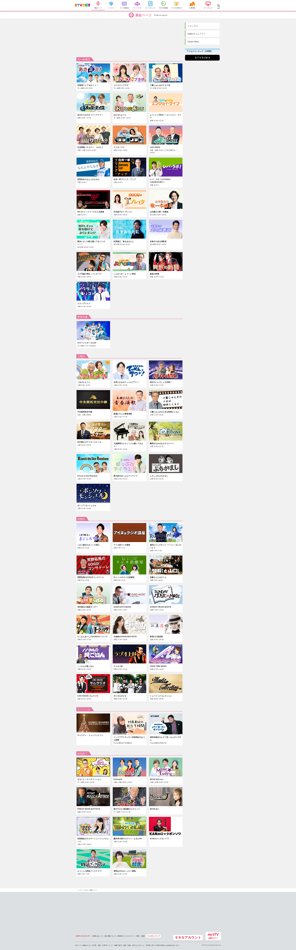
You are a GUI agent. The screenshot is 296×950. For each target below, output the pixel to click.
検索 (218, 8)
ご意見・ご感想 (140, 936)
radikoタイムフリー (196, 34)
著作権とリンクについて (125, 936)
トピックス (192, 26)
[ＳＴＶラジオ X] (202, 60)
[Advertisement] (129, 40)
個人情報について (110, 936)
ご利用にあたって (97, 936)
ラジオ (86, 890)
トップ (79, 890)
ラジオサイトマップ (153, 936)
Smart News (193, 41)
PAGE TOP (292, 935)
